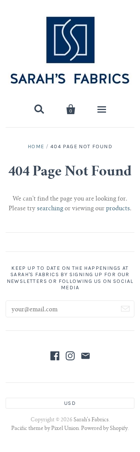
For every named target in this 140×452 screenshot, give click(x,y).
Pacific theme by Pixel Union (45, 428)
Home (36, 146)
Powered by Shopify (104, 428)
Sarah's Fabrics (91, 420)
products (118, 209)
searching (50, 209)
